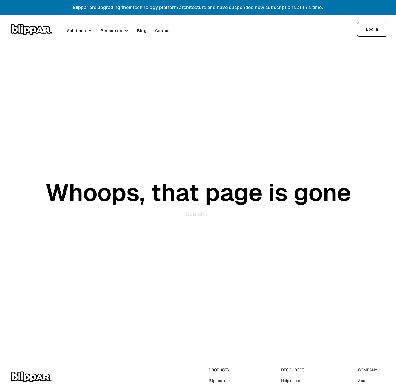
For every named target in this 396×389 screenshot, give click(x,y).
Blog (141, 30)
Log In (372, 29)
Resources (111, 30)
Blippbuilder (219, 380)
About (363, 380)
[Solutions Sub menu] (90, 31)
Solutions (76, 30)
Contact (163, 30)
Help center (291, 380)
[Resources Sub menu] (126, 31)
